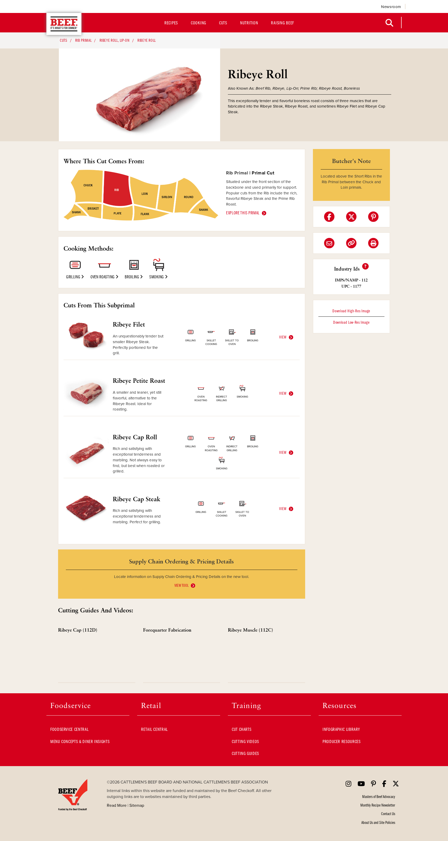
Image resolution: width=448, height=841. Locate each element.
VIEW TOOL (181, 585)
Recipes (171, 23)
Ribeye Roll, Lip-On (115, 40)
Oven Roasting (103, 276)
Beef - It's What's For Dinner (63, 24)
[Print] (373, 243)
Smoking (157, 276)
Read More (117, 805)
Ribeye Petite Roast (139, 380)
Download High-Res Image (351, 310)
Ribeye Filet (129, 324)
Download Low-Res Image (351, 322)
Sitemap (136, 805)
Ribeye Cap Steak (136, 499)
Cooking (198, 23)
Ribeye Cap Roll (135, 437)
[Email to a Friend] (329, 243)
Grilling (73, 276)
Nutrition (249, 23)
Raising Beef (282, 23)
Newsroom (391, 6)
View (282, 337)
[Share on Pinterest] (373, 216)
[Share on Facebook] (329, 216)
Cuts (223, 23)
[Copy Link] (351, 243)
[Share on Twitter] (351, 216)
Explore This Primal (243, 212)
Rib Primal (83, 40)
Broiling (132, 276)
